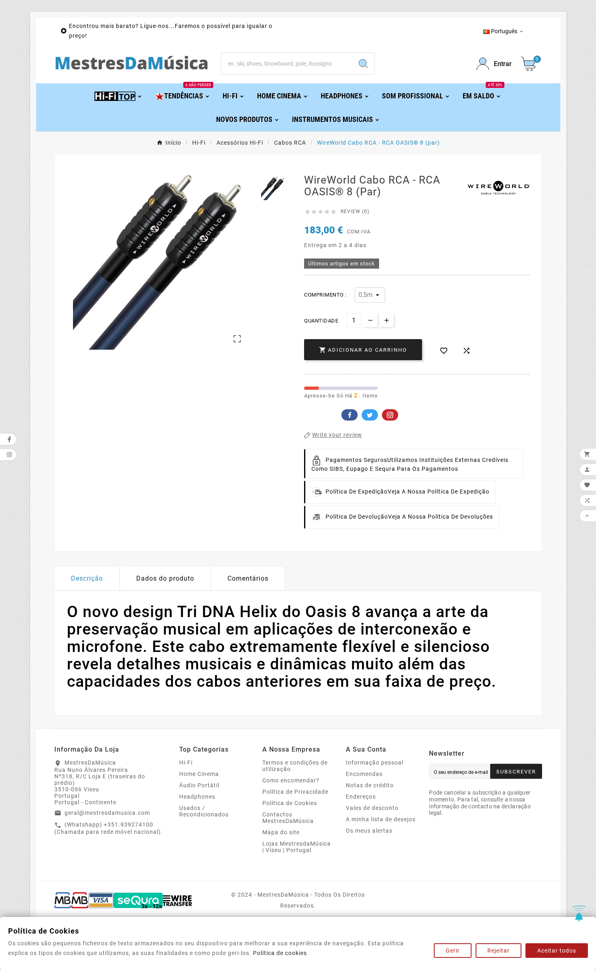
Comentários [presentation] (247, 578)
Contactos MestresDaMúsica (288, 817)
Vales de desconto (372, 808)
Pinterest (390, 415)
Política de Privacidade (295, 791)
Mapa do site (281, 832)
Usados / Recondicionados (204, 811)
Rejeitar (498, 950)
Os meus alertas (369, 830)
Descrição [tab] (87, 578)
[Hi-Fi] (118, 95)
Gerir (453, 950)
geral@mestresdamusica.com (107, 813)
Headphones (197, 796)
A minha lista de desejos (381, 819)
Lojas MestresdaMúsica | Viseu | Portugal (296, 846)
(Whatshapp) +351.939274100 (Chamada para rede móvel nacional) (107, 828)
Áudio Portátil (199, 785)
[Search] (363, 63)
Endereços (361, 796)
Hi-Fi (186, 762)
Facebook (349, 415)
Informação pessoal (374, 762)
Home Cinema (199, 774)
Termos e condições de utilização (295, 765)
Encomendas (364, 774)
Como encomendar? (290, 780)
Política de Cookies (289, 803)
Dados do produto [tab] (165, 578)
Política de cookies (280, 953)
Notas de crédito (370, 785)
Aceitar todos (556, 950)
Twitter (370, 415)
